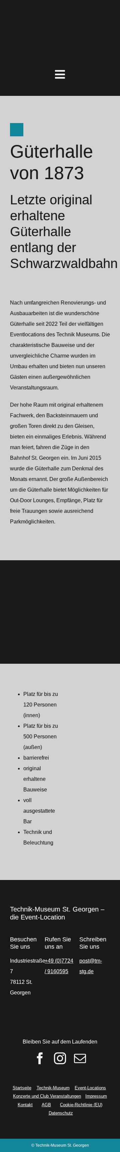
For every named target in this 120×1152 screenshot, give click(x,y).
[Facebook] (40, 1058)
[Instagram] (60, 1058)
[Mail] (80, 1058)
